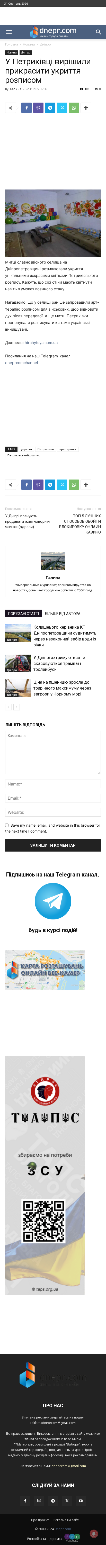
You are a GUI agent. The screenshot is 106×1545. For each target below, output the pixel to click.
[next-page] (16, 707)
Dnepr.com (63, 1529)
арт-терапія (67, 449)
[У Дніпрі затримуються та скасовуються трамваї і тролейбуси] (18, 663)
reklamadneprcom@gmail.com (53, 1423)
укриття (26, 449)
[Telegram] (50, 108)
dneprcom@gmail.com (68, 1465)
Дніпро (45, 44)
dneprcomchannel (21, 362)
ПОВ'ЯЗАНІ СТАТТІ (23, 614)
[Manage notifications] (94, 1534)
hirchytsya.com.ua (41, 342)
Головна (11, 44)
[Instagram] (39, 1501)
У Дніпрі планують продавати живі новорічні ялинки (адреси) (27, 521)
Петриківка (46, 449)
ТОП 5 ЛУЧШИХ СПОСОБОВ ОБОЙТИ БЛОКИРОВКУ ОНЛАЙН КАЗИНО (80, 524)
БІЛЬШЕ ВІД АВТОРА (63, 614)
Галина (16, 89)
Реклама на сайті (66, 1520)
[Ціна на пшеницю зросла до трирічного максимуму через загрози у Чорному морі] (18, 688)
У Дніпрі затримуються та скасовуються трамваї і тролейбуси (59, 663)
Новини (29, 44)
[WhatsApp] (74, 108)
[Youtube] (81, 1501)
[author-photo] (53, 570)
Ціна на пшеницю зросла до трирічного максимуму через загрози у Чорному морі (62, 688)
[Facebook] (26, 108)
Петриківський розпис (23, 455)
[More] (86, 108)
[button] (9, 32)
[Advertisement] (53, 16)
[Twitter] (62, 108)
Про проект (40, 1520)
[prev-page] (8, 707)
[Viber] (38, 108)
